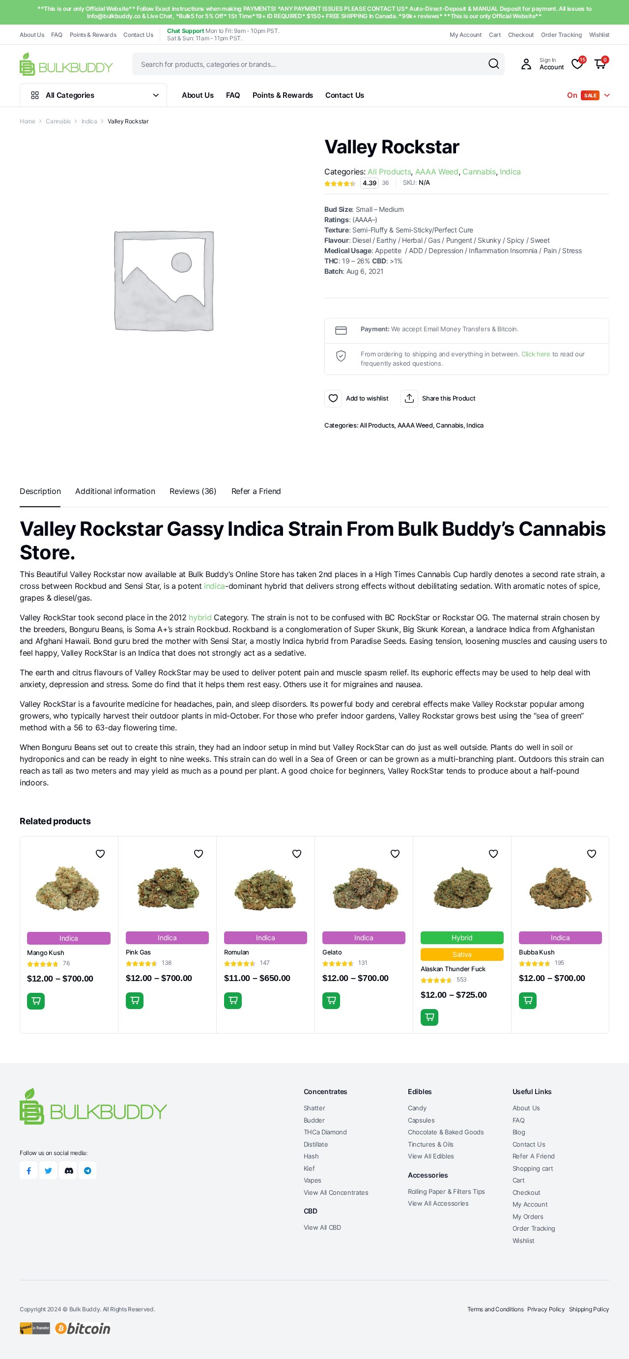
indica (214, 586)
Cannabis (58, 121)
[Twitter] (48, 1170)
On (582, 95)
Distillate (316, 1144)
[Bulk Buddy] (66, 63)
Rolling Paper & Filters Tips (446, 1191)
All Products (389, 171)
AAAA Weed (436, 171)
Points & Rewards (93, 34)
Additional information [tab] (115, 491)
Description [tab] (40, 491)
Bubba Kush (536, 952)
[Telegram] (87, 1170)
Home (27, 121)
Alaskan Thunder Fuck (453, 969)
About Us (32, 34)
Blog (519, 1132)
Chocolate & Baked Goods (446, 1132)
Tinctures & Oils (431, 1144)
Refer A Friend (534, 1156)
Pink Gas (138, 952)
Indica (89, 121)
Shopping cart (533, 1168)
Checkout (521, 34)
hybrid (200, 617)
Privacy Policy (546, 1309)
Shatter (314, 1108)
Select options (36, 1001)
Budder (314, 1120)
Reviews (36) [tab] (193, 491)
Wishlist (599, 34)
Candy (417, 1108)
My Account (466, 34)
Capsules (421, 1120)
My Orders (528, 1216)
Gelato (332, 952)
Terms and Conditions (495, 1309)
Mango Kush (45, 952)
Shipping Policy (589, 1309)
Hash (311, 1156)
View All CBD (322, 1227)
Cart (495, 34)
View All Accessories (438, 1203)
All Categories (70, 95)
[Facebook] (28, 1170)
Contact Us (138, 34)
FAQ (56, 34)
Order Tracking (561, 34)
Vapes (312, 1180)
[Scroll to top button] (607, 1337)
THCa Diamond (325, 1132)
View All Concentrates (336, 1192)
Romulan (236, 952)
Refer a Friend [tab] (256, 491)
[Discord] (68, 1170)
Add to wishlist (333, 398)
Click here (535, 354)
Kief (309, 1168)
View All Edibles (431, 1156)
